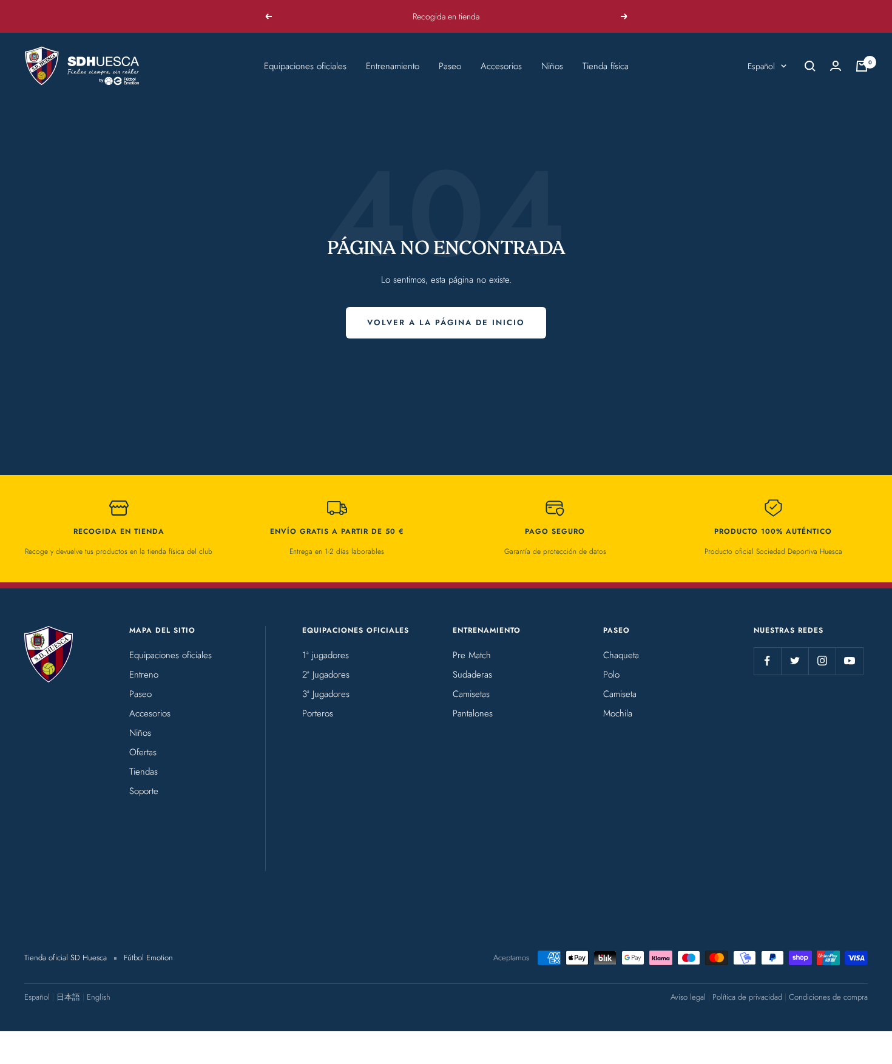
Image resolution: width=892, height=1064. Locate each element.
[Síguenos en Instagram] (822, 661)
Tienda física (606, 66)
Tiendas (143, 771)
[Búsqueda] (810, 66)
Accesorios (501, 66)
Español (761, 66)
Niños (552, 66)
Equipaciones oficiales (305, 66)
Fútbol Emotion (148, 957)
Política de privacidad (747, 997)
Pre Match (472, 655)
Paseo (450, 66)
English (98, 997)
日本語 (68, 997)
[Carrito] (862, 66)
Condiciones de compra (828, 997)
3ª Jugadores (326, 694)
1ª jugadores (325, 655)
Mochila (617, 713)
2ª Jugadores (326, 674)
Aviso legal (688, 997)
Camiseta (620, 694)
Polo (611, 674)
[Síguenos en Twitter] (794, 661)
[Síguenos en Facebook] (767, 661)
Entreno (143, 674)
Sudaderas (472, 674)
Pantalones (473, 713)
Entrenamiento (392, 66)
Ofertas (143, 752)
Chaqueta (621, 655)
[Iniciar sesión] (835, 66)
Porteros (317, 713)
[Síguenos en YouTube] (849, 661)
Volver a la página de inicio (446, 322)
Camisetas (471, 694)
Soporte (143, 791)
